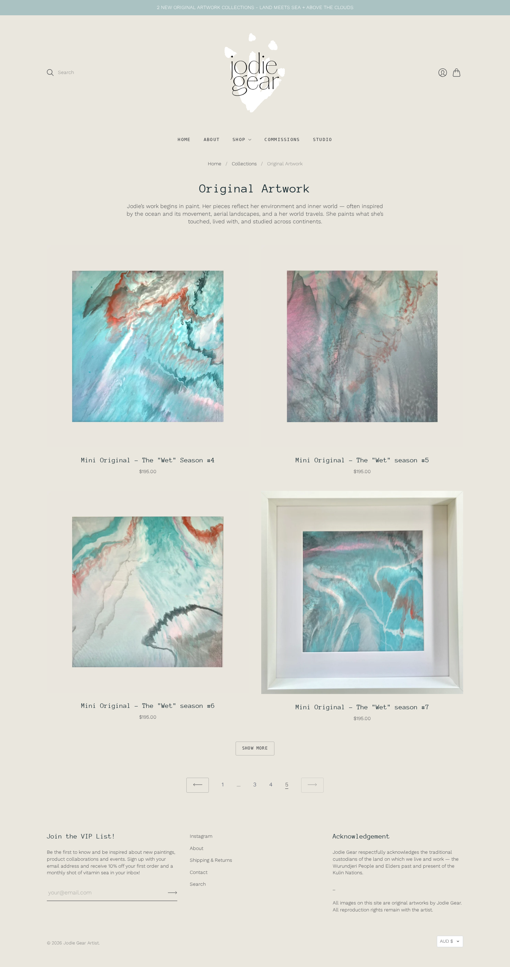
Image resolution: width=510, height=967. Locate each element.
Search (198, 884)
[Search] (50, 72)
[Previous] (197, 785)
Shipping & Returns (211, 860)
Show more (255, 748)
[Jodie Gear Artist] (255, 73)
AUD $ (446, 941)
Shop (238, 139)
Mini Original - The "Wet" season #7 (362, 707)
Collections (244, 163)
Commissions (282, 139)
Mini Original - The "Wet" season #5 (362, 460)
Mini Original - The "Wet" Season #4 (148, 460)
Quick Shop (148, 439)
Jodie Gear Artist (81, 942)
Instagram (201, 836)
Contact (198, 872)
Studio (322, 139)
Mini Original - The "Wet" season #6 (148, 705)
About (212, 139)
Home (184, 139)
